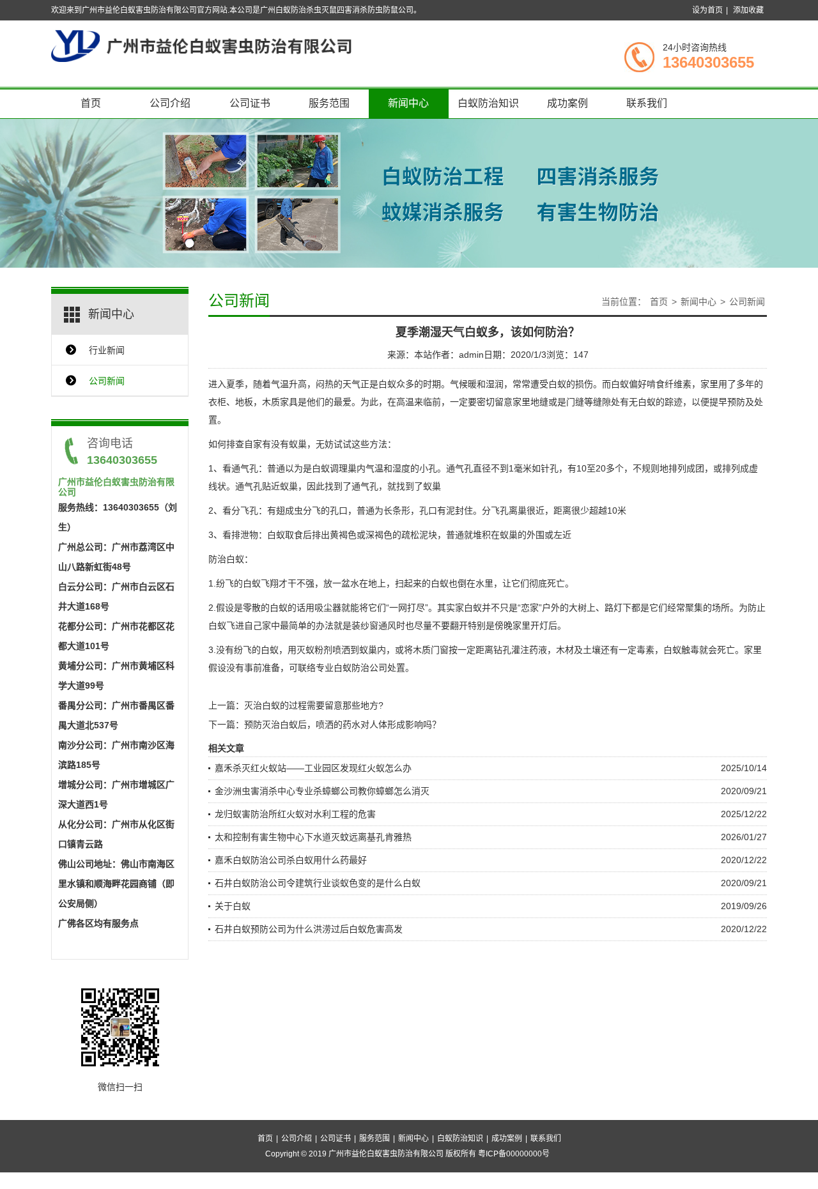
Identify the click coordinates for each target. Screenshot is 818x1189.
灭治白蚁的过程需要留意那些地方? (313, 705)
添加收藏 (748, 10)
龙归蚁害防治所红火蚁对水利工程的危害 (295, 814)
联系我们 (646, 103)
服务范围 (329, 103)
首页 (91, 103)
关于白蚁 (233, 906)
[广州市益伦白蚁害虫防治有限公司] (201, 45)
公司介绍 (170, 103)
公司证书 (249, 103)
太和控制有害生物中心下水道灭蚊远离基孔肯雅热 (313, 837)
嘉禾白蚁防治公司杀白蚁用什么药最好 (291, 860)
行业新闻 (107, 350)
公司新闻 (107, 381)
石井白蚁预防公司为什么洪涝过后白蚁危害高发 (309, 929)
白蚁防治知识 (488, 103)
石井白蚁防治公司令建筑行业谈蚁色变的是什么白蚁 (318, 883)
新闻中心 (408, 103)
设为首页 (707, 10)
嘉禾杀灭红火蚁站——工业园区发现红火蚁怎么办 (313, 768)
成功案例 (567, 103)
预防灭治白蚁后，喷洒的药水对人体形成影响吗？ (342, 724)
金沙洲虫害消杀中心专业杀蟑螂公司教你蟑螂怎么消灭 (322, 791)
